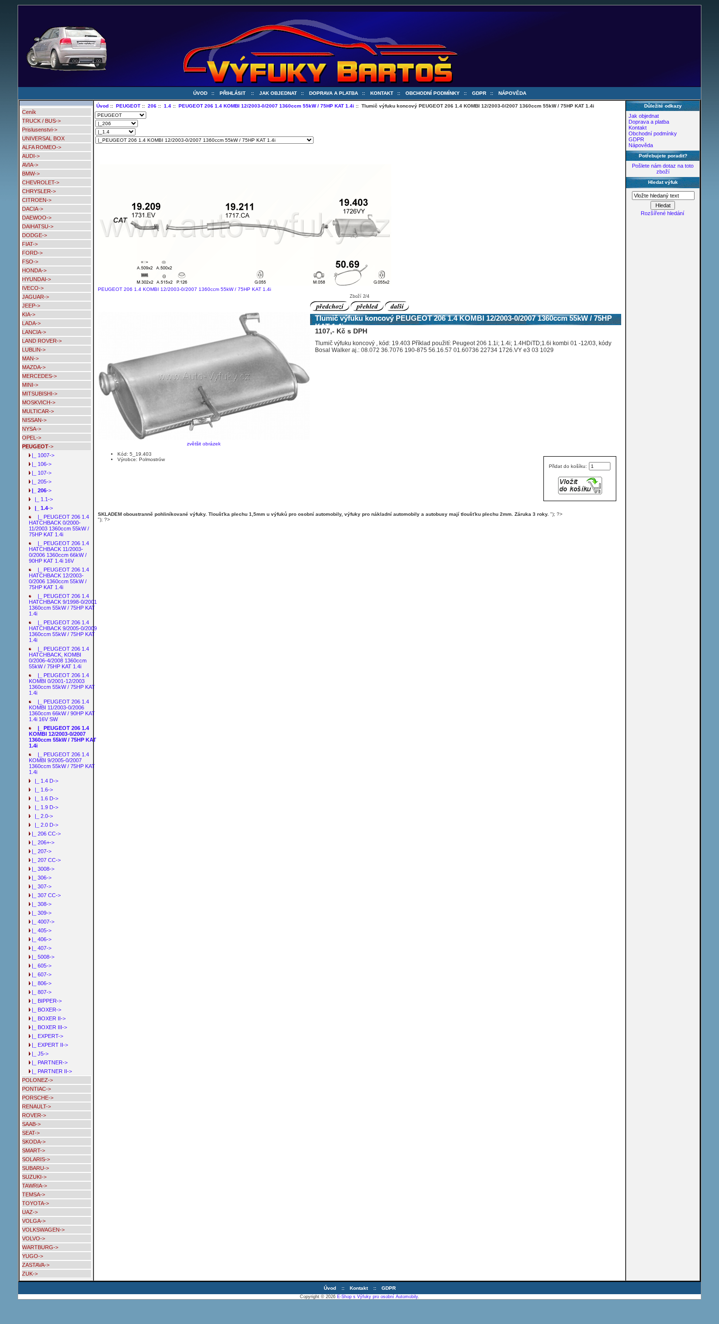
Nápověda (512, 93)
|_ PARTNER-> (48, 1062)
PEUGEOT (128, 106)
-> (37, 446)
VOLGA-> (33, 1221)
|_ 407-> (40, 948)
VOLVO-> (33, 1238)
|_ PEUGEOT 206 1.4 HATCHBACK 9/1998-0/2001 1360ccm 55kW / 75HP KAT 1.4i (63, 605)
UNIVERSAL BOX (43, 138)
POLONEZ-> (37, 1080)
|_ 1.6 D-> (43, 798)
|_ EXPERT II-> (48, 1045)
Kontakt (381, 93)
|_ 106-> (40, 464)
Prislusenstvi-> (39, 129)
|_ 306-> (40, 878)
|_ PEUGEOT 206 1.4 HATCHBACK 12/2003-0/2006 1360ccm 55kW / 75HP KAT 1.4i (59, 578)
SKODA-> (33, 1142)
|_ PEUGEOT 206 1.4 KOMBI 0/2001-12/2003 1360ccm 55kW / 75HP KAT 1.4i (62, 684)
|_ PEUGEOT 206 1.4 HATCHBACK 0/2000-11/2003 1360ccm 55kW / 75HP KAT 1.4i (59, 525)
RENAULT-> (36, 1106)
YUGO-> (32, 1256)
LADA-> (31, 323)
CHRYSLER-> (39, 191)
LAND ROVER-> (42, 341)
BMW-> (31, 174)
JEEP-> (31, 306)
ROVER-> (34, 1115)
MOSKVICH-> (38, 402)
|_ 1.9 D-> (43, 807)
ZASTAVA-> (35, 1265)
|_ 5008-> (41, 957)
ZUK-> (30, 1274)
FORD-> (32, 253)
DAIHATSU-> (37, 226)
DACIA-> (32, 209)
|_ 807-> (40, 992)
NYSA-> (31, 429)
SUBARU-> (35, 1168)
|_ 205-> (40, 482)
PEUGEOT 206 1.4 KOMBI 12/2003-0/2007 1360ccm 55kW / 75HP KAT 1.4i (266, 106)
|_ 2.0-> (41, 816)
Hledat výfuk (663, 182)
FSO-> (30, 262)
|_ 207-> (40, 851)
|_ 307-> (40, 886)
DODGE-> (34, 235)
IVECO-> (33, 288)
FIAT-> (30, 244)
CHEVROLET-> (40, 182)
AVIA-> (30, 165)
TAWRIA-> (34, 1186)
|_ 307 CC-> (45, 895)
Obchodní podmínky (432, 93)
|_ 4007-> (41, 922)
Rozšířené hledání (662, 213)
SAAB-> (31, 1124)
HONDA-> (34, 270)
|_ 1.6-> (41, 790)
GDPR (479, 93)
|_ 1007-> (41, 455)
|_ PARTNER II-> (50, 1071)
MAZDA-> (33, 367)
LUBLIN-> (33, 350)
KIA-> (28, 314)
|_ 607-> (40, 974)
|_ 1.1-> (41, 499)
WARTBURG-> (40, 1247)
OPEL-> (31, 438)
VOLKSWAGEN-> (43, 1230)
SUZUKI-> (34, 1177)
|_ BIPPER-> (45, 1001)
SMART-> (33, 1150)
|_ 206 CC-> (45, 834)
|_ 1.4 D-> (43, 781)
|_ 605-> (40, 966)
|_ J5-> (38, 1054)
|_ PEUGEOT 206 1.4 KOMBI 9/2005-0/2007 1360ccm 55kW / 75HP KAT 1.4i (62, 763)
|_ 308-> (40, 904)
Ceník (29, 112)
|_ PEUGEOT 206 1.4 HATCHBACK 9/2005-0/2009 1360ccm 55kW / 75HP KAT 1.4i (63, 631)
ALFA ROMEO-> (41, 147)
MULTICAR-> (38, 411)
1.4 (167, 106)
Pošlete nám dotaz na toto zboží (663, 169)
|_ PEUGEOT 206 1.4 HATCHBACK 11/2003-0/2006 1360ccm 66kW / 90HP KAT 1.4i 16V (59, 552)
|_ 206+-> (41, 842)
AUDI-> (31, 156)
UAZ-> (30, 1212)
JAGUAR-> (35, 297)
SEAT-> (31, 1133)
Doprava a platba (333, 93)
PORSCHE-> (37, 1098)
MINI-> (30, 385)
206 (152, 106)
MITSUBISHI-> (39, 394)
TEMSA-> (33, 1194)
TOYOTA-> (35, 1203)
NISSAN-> (34, 420)
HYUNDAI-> (36, 279)
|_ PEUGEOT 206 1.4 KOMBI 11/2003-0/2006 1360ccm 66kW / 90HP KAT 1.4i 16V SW (62, 710)
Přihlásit (233, 93)
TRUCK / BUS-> (41, 121)
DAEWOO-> (36, 218)
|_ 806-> (40, 983)
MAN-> (30, 358)
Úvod (200, 93)
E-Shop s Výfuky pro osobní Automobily (377, 1296)
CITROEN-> (36, 200)
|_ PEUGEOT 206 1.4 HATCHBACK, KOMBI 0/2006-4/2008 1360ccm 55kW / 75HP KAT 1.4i (59, 657)
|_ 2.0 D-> (43, 825)
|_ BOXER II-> (47, 1018)
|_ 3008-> (41, 869)
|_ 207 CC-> (45, 860)
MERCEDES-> (39, 376)
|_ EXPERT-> (46, 1036)
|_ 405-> (40, 930)
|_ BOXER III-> (48, 1027)
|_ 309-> (40, 913)
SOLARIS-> (36, 1159)
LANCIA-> (34, 332)
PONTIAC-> (36, 1089)
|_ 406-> (40, 939)
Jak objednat (278, 93)
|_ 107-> (40, 473)
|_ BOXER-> (45, 1010)
